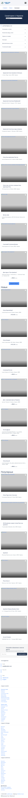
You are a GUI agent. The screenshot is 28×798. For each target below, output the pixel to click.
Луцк (2, 736)
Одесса (2, 740)
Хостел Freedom (7, 637)
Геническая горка (4, 693)
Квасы (2, 767)
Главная (5, 7)
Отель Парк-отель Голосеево (10, 495)
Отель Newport (6, 340)
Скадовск (3, 719)
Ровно (2, 743)
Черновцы (3, 755)
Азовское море (4, 689)
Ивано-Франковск (4, 732)
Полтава (3, 741)
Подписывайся (22, 654)
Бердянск (3, 690)
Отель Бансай (6, 461)
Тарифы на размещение (6, 788)
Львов (2, 737)
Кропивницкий (4, 734)
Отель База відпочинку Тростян (10, 157)
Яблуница (3, 780)
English (4, 679)
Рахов (2, 776)
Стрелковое (3, 700)
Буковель (3, 761)
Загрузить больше (14, 283)
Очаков (2, 715)
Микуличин (3, 773)
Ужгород (3, 747)
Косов (2, 769)
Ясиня (2, 783)
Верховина (3, 762)
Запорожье (3, 730)
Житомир (3, 729)
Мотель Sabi (6, 215)
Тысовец (3, 778)
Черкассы (3, 752)
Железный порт (4, 705)
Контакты (3, 789)
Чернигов (3, 754)
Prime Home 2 (6, 581)
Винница (3, 726)
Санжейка (3, 718)
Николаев (3, 738)
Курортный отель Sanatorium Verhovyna (12, 72)
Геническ (3, 692)
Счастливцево (4, 701)
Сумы (2, 744)
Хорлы (2, 720)
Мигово (2, 772)
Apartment (5, 552)
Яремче (2, 781)
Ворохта (2, 763)
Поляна (2, 774)
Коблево (2, 711)
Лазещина (3, 770)
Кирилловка (3, 694)
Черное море (4, 704)
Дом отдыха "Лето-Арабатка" (10, 272)
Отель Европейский (8, 310)
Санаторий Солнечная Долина (10, 244)
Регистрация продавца (6, 787)
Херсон (2, 749)
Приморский (3, 696)
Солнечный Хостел (7, 370)
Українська (5, 677)
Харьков (2, 748)
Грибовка (3, 707)
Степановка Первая (5, 698)
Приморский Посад (5, 697)
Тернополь (3, 745)
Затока (2, 708)
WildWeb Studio (20, 793)
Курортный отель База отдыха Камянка (12, 129)
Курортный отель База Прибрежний (11, 101)
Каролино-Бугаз (4, 709)
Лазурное (3, 714)
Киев (2, 733)
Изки (2, 766)
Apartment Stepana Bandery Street (11, 609)
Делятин (3, 765)
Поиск (10, 7)
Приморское (3, 716)
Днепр (2, 727)
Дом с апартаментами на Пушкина (11, 400)
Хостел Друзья (6, 429)
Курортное (3, 712)
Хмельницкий (4, 751)
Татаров (2, 777)
